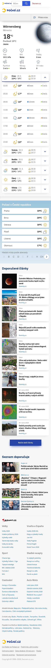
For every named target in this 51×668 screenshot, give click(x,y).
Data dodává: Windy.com (25, 651)
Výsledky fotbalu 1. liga (10, 561)
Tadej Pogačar (32, 541)
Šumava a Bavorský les (10, 592)
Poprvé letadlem (7, 588)
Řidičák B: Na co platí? (34, 595)
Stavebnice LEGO (35, 625)
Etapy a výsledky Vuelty (35, 534)
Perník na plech (32, 574)
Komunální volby (7, 547)
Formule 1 (5, 571)
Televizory (36, 628)
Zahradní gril (31, 620)
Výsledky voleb (7, 537)
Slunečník (41, 617)
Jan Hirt (29, 537)
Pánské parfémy (18, 631)
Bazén (14, 617)
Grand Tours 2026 (33, 547)
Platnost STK (31, 601)
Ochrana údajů (8, 651)
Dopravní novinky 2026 (34, 592)
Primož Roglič (31, 544)
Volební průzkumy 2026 (10, 534)
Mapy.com (17, 608)
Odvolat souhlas (8, 655)
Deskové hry (27, 628)
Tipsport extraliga (8, 564)
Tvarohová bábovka (33, 568)
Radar (38, 651)
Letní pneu (18, 628)
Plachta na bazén (23, 617)
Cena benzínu (7, 611)
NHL (3, 574)
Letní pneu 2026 (32, 585)
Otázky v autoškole (33, 598)
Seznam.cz (36, 3)
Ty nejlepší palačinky (34, 558)
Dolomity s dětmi (8, 601)
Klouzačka (5, 620)
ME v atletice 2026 (8, 568)
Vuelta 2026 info (32, 531)
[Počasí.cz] (11, 10)
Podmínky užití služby (29, 647)
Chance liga (6, 558)
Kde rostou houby (41, 608)
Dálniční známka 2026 (34, 588)
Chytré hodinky (7, 631)
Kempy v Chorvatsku (9, 585)
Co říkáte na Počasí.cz (10, 647)
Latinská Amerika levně (10, 598)
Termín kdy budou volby (10, 541)
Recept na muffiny (33, 561)
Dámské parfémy (8, 628)
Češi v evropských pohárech (22, 611)
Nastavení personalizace (26, 655)
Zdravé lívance (32, 564)
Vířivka (39, 620)
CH (41, 256)
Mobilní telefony (23, 625)
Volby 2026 (6, 531)
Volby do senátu (7, 544)
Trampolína (34, 617)
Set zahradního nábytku (18, 620)
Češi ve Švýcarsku (8, 595)
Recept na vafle (32, 571)
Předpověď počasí (28, 608)
